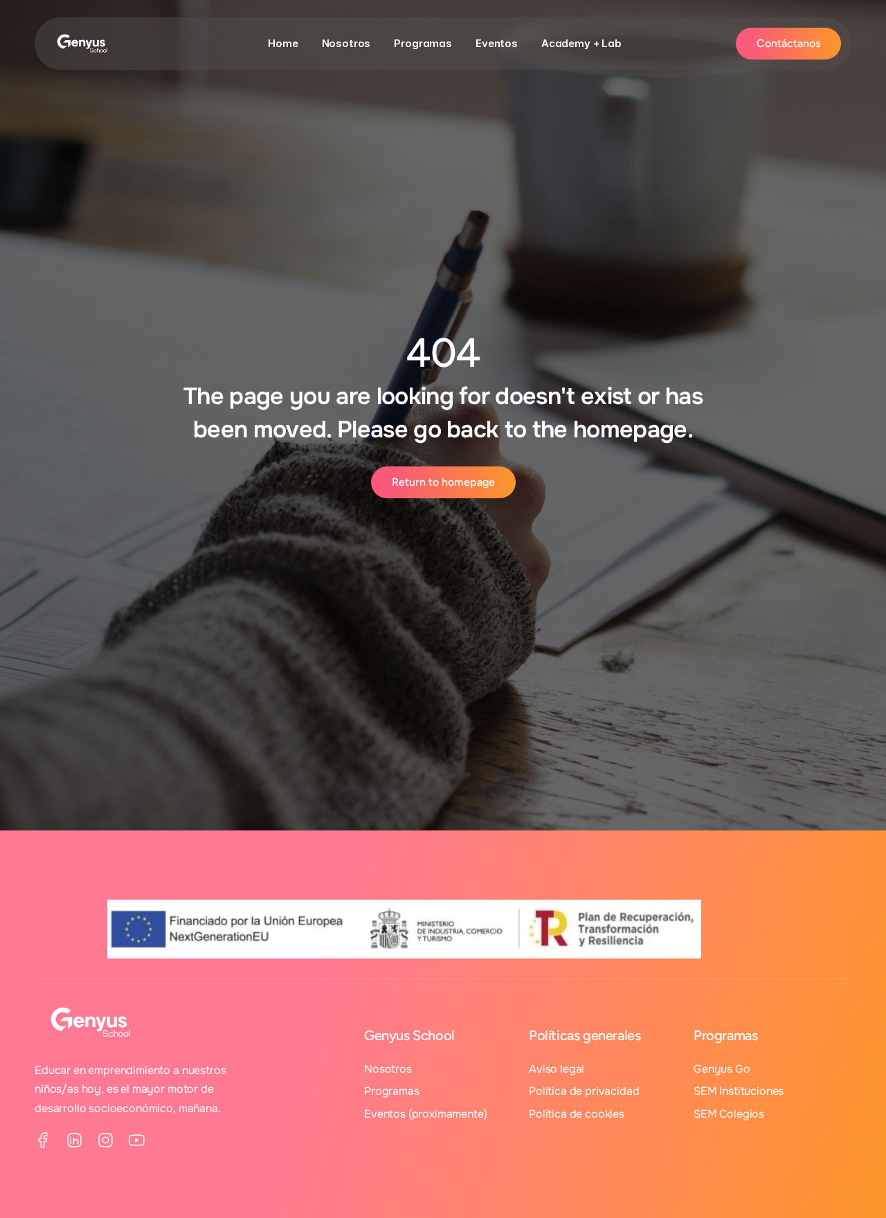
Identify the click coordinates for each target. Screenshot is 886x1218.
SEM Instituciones (739, 1091)
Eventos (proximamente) (425, 1114)
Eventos (497, 43)
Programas (423, 43)
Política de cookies (576, 1114)
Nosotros (346, 43)
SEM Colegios (729, 1114)
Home (283, 43)
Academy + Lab (581, 43)
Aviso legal (556, 1069)
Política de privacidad (584, 1091)
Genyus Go (722, 1069)
